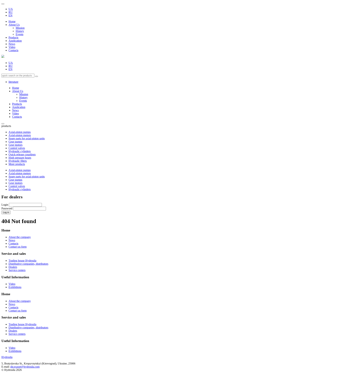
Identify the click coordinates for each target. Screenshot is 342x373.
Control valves (17, 148)
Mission (20, 27)
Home (12, 21)
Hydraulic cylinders (20, 151)
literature (13, 81)
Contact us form (18, 246)
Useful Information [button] (15, 341)
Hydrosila (6, 357)
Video (12, 47)
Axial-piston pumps (20, 132)
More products (17, 164)
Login (4, 204)
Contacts (13, 50)
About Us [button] (14, 24)
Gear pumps (15, 141)
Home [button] (5, 294)
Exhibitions (15, 287)
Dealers (13, 266)
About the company (20, 237)
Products (13, 37)
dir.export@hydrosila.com (25, 366)
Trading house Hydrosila (22, 260)
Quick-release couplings (22, 154)
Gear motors (15, 144)
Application (15, 40)
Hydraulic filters (18, 160)
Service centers (17, 270)
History (20, 31)
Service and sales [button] (13, 317)
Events (19, 34)
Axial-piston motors (20, 135)
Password (6, 208)
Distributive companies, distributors (28, 263)
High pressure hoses (20, 157)
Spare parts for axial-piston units (27, 138)
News (12, 43)
